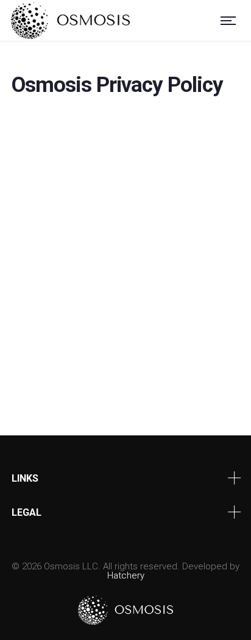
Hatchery (125, 575)
